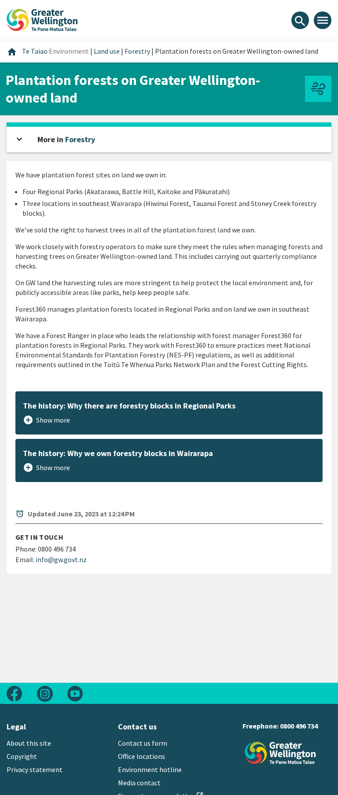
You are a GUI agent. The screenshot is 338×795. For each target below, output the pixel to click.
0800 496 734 (299, 725)
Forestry (80, 139)
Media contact (139, 782)
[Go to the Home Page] (280, 753)
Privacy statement (34, 769)
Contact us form (142, 743)
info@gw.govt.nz (61, 559)
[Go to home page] (42, 19)
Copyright (22, 756)
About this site (29, 743)
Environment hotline (150, 769)
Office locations (141, 756)
